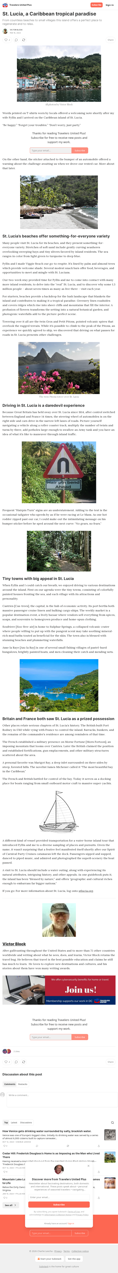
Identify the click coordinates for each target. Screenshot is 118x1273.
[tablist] (15, 1084)
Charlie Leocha (23, 1142)
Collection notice (80, 1251)
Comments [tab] (9, 1084)
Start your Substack (50, 1258)
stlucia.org (86, 891)
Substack (43, 1266)
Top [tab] (6, 1122)
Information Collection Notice (58, 1214)
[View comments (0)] (16, 40)
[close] (88, 1165)
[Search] (112, 1122)
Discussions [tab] (26, 1122)
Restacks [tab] (22, 1084)
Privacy (58, 1251)
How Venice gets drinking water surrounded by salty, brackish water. (46, 1131)
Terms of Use (74, 1211)
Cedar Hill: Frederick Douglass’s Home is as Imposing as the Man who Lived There (51, 1155)
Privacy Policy (82, 1214)
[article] (59, 1138)
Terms (66, 1251)
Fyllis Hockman (23, 1168)
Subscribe (96, 5)
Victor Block (16, 30)
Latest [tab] (14, 1122)
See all (8, 1205)
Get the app (74, 1258)
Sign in (110, 4)
